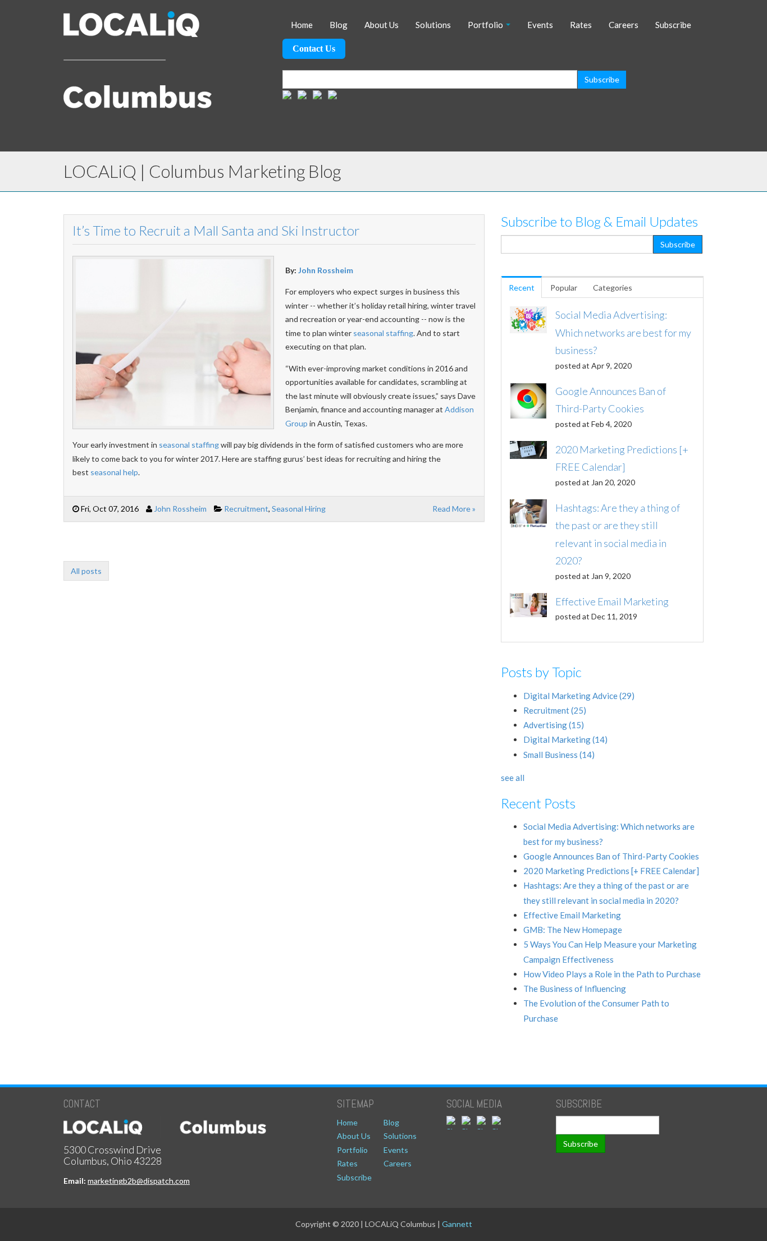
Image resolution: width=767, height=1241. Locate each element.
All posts (86, 571)
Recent (522, 287)
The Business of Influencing (574, 988)
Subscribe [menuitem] (673, 25)
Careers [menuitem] (623, 25)
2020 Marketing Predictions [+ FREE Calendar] (611, 871)
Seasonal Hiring (299, 508)
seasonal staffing (383, 333)
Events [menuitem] (540, 25)
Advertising (553, 725)
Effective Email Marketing (572, 915)
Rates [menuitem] (581, 25)
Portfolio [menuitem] (485, 25)
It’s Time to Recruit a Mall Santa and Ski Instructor (216, 230)
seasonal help (114, 472)
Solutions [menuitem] (433, 25)
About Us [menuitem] (381, 25)
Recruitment (246, 508)
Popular (563, 287)
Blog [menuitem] (339, 25)
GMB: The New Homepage (572, 930)
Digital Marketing (565, 739)
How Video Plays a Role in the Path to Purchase (612, 974)
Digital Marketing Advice (578, 696)
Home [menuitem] (302, 25)
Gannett (457, 1224)
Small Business (559, 755)
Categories (612, 287)
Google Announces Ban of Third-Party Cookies (611, 856)
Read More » (454, 508)
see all (512, 778)
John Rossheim (325, 270)
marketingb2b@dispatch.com (139, 1180)
